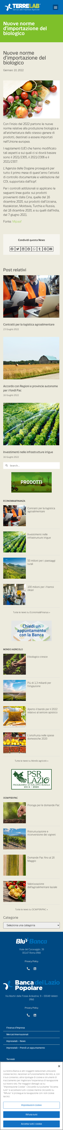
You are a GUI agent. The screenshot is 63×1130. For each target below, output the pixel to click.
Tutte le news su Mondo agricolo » (31, 761)
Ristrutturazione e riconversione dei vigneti (41, 833)
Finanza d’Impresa (15, 1028)
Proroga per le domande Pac (43, 805)
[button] (55, 7)
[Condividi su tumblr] (39, 249)
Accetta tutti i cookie (31, 1124)
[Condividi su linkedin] (23, 249)
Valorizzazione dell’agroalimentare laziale (42, 885)
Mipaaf (17, 221)
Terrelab (10, 1059)
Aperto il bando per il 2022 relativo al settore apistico (42, 711)
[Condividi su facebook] (12, 249)
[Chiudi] (59, 1066)
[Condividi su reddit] (29, 249)
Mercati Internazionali (17, 1034)
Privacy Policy (31, 961)
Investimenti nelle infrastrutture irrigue (28, 452)
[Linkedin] (35, 969)
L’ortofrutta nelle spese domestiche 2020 (40, 737)
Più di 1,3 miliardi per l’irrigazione (39, 684)
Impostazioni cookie (31, 1105)
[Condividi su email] (50, 249)
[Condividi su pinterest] (45, 249)
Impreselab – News (16, 1041)
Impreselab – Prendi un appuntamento (25, 1048)
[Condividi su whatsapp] (34, 249)
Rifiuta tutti (31, 1114)
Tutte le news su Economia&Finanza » (31, 612)
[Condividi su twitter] (18, 249)
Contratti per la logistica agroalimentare (28, 324)
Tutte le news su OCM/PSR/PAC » (31, 909)
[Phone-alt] (28, 969)
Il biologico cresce (37, 656)
